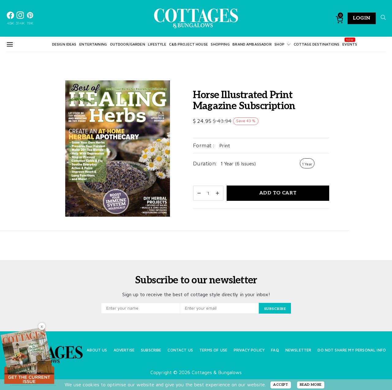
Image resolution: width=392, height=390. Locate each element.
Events (349, 44)
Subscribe (151, 350)
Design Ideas (64, 44)
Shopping (220, 44)
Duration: (205, 164)
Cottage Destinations (317, 44)
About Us (97, 350)
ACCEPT (280, 385)
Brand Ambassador (251, 44)
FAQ (275, 350)
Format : (203, 146)
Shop (279, 44)
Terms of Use (213, 350)
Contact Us (180, 350)
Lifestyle (157, 44)
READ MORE (311, 385)
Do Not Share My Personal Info (352, 350)
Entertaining (93, 44)
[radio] (307, 163)
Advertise (124, 350)
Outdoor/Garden (127, 44)
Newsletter (298, 350)
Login (362, 18)
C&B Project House (188, 44)
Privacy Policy (249, 350)
